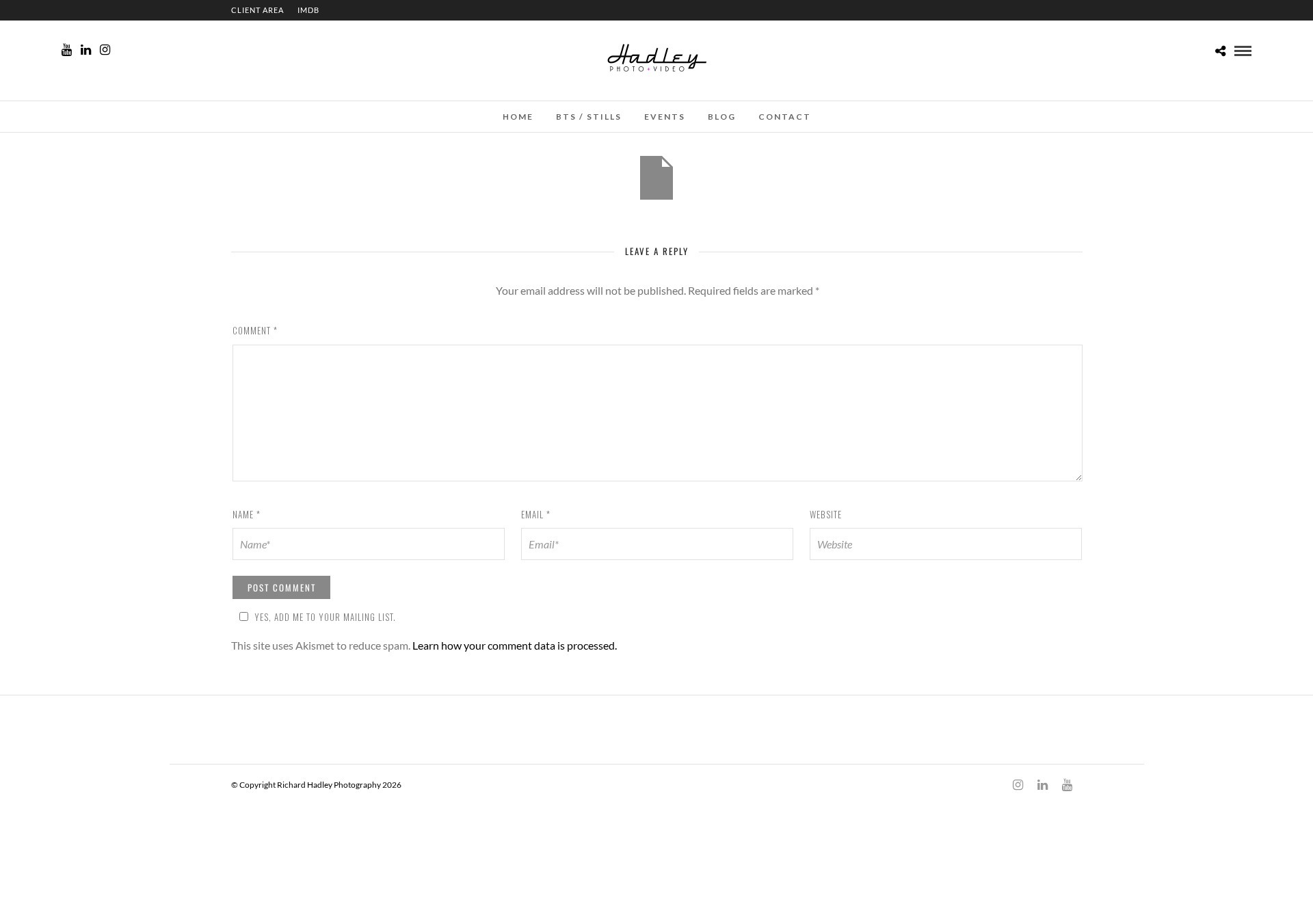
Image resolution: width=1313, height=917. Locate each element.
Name (247, 514)
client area (257, 9)
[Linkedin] (86, 50)
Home (518, 116)
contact (784, 116)
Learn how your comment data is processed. (514, 645)
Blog (722, 116)
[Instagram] (105, 50)
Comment (255, 330)
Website (826, 514)
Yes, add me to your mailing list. (325, 617)
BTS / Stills (589, 116)
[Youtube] (67, 50)
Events (664, 116)
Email (536, 514)
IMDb (308, 9)
